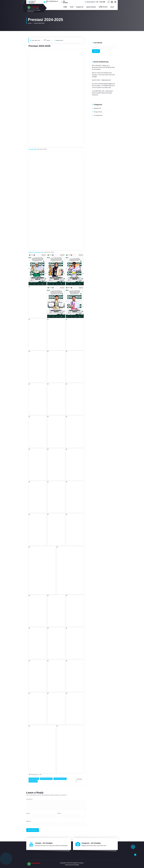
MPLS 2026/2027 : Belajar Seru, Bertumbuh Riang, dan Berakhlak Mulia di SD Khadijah (103, 67)
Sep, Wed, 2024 (36, 40)
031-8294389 (65, 2)
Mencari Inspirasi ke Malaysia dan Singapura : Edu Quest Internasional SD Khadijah (103, 74)
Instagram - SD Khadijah (91, 843)
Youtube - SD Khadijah (43, 843)
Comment (29, 799)
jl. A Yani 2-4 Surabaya (32, 2)
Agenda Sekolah (91, 7)
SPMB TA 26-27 (103, 7)
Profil (71, 7)
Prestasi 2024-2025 (39, 23)
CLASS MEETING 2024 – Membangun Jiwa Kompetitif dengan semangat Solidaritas (102, 93)
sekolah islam (33, 781)
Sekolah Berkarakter (46, 778)
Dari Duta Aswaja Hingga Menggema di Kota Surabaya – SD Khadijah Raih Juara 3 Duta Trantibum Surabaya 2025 (103, 85)
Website (28, 821)
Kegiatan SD (79, 7)
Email (59, 813)
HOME (65, 7)
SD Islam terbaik (33, 778)
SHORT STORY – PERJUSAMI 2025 (101, 80)
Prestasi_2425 (33, 149)
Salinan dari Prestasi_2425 (36, 252)
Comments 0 (79, 780)
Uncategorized (98, 115)
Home (112, 7)
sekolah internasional (60, 778)
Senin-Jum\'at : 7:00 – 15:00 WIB (96, 2)
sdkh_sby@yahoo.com (52, 2)
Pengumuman (59, 40)
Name (28, 813)
